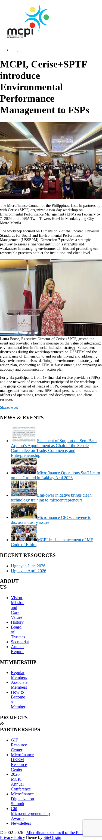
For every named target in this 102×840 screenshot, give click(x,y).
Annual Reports (17, 649)
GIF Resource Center (19, 745)
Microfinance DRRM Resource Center (22, 762)
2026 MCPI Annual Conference (21, 781)
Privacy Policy (12, 837)
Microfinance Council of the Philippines (60, 832)
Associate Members (19, 685)
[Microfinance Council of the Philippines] (27, 37)
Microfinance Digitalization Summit (22, 799)
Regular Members (19, 675)
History (17, 622)
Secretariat (20, 641)
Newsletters (21, 823)
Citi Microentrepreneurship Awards (30, 813)
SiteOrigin (52, 837)
